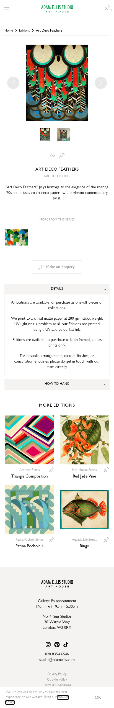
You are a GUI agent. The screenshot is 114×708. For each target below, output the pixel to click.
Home (8, 31)
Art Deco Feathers (49, 31)
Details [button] (57, 289)
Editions (24, 31)
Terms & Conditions (57, 685)
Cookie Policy (57, 680)
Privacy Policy (57, 674)
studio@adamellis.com (57, 660)
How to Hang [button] (57, 384)
